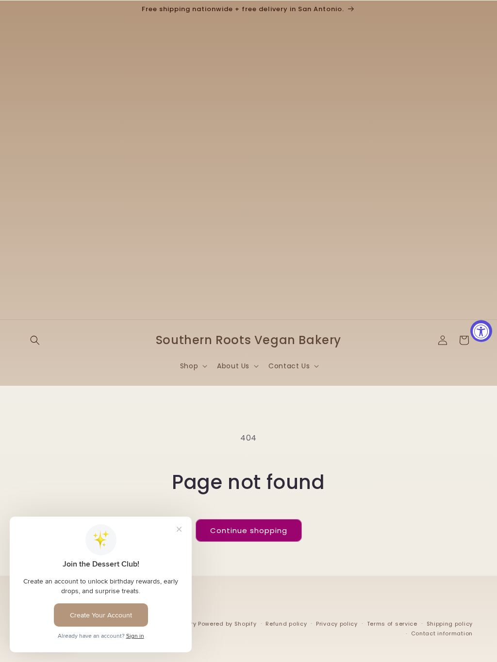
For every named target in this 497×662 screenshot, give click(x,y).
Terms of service (392, 624)
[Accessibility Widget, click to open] (481, 331)
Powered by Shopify (227, 624)
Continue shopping (248, 530)
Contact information (442, 633)
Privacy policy (337, 624)
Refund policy (286, 624)
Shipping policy (450, 624)
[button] (35, 340)
